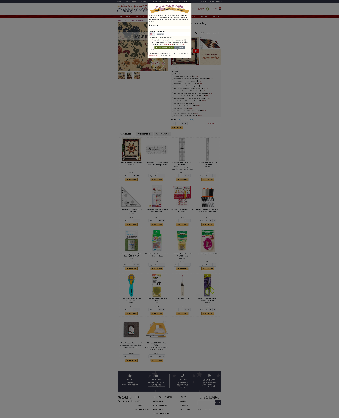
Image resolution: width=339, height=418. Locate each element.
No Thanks (180, 47)
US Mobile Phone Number (157, 31)
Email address (153, 25)
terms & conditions (168, 44)
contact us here (153, 55)
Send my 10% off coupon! (165, 47)
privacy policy (181, 44)
